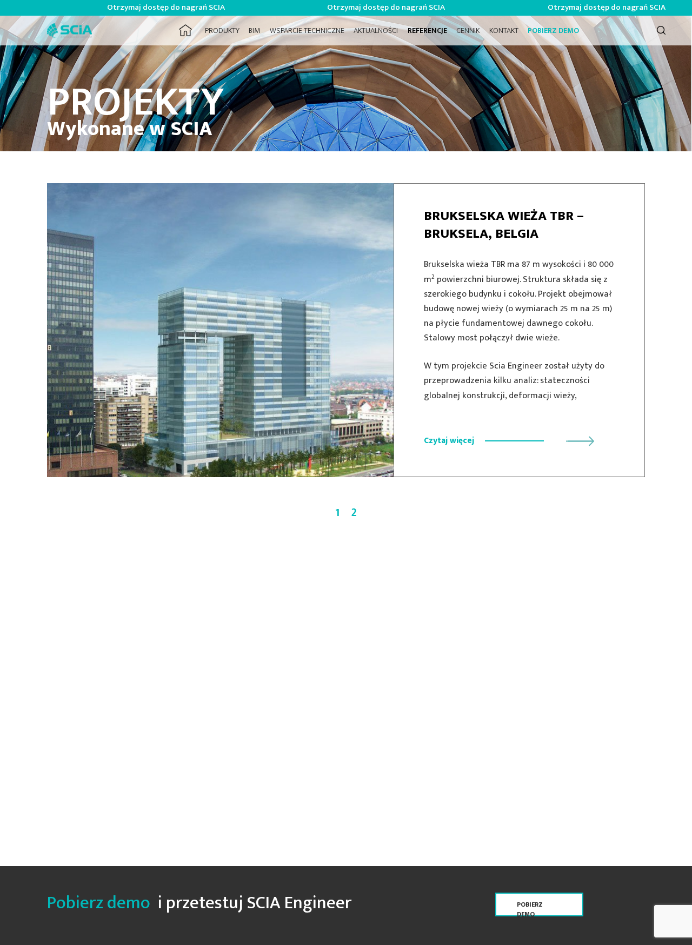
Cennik (468, 30)
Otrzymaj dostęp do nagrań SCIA (140, 8)
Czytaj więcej (449, 441)
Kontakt (503, 30)
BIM (254, 30)
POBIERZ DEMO (553, 30)
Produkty (222, 30)
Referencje (427, 30)
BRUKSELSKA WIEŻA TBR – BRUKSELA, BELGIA (504, 225)
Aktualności (376, 30)
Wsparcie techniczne (307, 30)
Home (186, 30)
